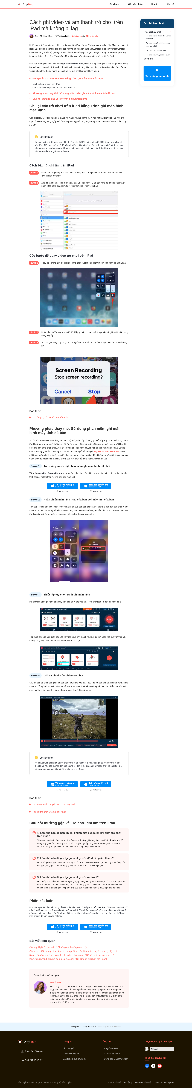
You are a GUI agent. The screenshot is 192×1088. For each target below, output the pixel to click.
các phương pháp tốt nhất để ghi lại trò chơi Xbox (60, 769)
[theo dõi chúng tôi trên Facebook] (147, 1065)
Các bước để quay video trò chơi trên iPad (52, 88)
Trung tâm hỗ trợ (110, 1048)
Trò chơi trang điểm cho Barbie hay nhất (158, 37)
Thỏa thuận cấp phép (164, 1082)
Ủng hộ (170, 4)
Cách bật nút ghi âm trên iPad (46, 84)
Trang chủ (75, 1027)
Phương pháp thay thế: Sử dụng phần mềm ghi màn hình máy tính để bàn (74, 93)
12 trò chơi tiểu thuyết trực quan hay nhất (54, 804)
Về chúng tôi (68, 1048)
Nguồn (154, 4)
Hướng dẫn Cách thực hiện (115, 1059)
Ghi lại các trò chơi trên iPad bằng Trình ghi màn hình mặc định (68, 78)
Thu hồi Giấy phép (111, 1054)
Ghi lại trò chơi (92, 36)
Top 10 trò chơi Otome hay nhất (49, 812)
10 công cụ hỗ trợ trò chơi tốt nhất (50, 417)
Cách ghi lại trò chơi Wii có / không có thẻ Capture (55, 947)
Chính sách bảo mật (142, 1082)
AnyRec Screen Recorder (106, 451)
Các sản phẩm (135, 4)
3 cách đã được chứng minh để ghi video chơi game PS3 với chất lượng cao (69, 955)
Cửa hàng (114, 4)
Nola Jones (77, 36)
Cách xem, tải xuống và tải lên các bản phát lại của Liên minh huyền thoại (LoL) (70, 951)
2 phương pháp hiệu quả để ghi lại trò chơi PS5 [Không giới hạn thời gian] (68, 959)
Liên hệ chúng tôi (71, 1054)
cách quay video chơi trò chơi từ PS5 (104, 766)
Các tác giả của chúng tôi (74, 1059)
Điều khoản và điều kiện (119, 1082)
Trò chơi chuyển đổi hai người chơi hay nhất (158, 44)
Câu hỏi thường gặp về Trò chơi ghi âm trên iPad (60, 98)
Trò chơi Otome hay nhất (156, 50)
